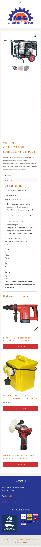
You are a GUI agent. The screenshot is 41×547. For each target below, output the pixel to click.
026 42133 (8, 496)
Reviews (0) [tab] (9, 180)
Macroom (22, 163)
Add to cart (20, 408)
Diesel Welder (12, 163)
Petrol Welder (26, 166)
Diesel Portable (13, 157)
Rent (31, 166)
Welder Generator (7, 160)
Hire (25, 157)
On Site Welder (18, 166)
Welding (24, 160)
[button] (35, 36)
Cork (7, 163)
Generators (21, 157)
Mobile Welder (10, 166)
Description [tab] (9, 176)
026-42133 (17, 199)
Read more (20, 346)
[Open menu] (20, 2)
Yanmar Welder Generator (19, 169)
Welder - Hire (30, 157)
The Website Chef (20, 542)
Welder (35, 166)
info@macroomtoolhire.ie (10, 502)
